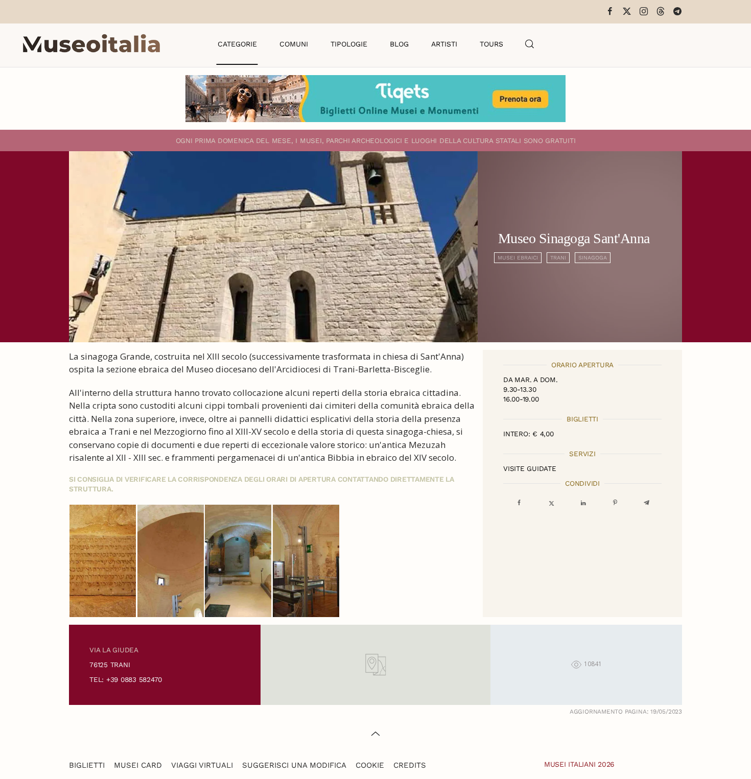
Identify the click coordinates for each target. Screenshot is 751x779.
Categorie (237, 44)
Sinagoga (592, 257)
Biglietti (87, 765)
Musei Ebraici (518, 257)
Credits (409, 765)
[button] (530, 43)
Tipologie (349, 44)
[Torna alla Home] (91, 43)
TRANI (558, 257)
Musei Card (138, 765)
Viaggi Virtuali (202, 765)
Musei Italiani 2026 (579, 764)
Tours (491, 44)
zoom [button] (102, 561)
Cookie (370, 765)
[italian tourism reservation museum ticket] (375, 98)
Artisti (444, 44)
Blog (399, 44)
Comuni (293, 44)
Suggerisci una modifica (294, 765)
